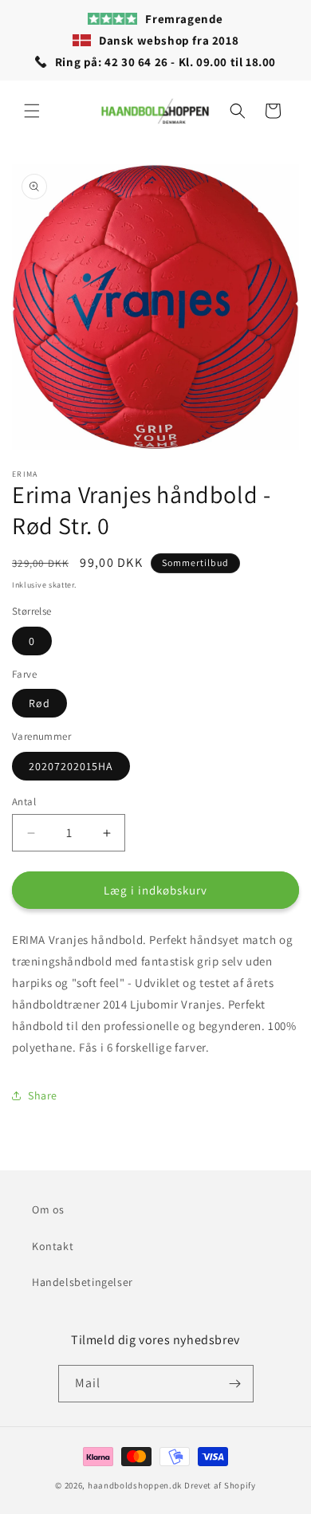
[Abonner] (235, 1383)
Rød (39, 703)
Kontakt (52, 1246)
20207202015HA (71, 766)
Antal (24, 801)
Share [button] (42, 1095)
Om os (48, 1209)
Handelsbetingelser (82, 1282)
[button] (31, 110)
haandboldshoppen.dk (135, 1485)
